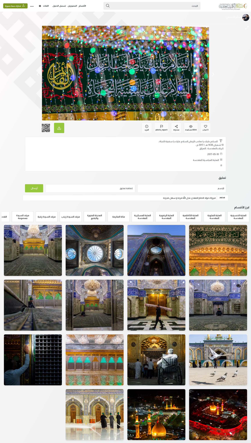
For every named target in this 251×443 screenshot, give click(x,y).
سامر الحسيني (233, 17)
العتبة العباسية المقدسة (206, 160)
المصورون (72, 6)
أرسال (34, 188)
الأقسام (82, 6)
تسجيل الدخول (59, 6)
